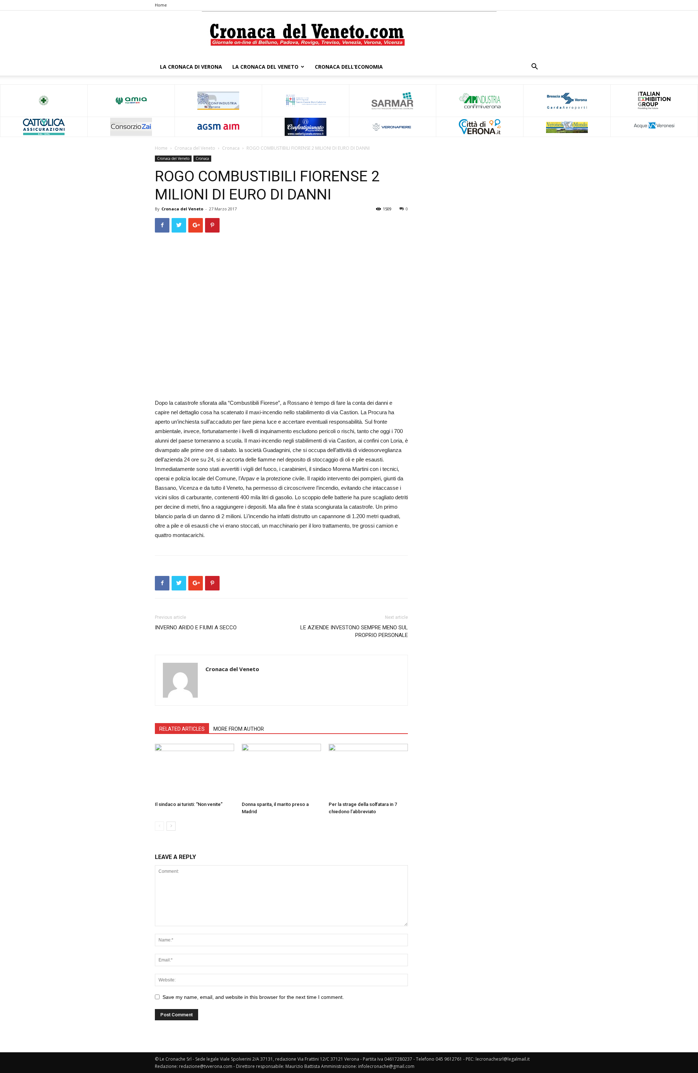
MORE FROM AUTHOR (238, 729)
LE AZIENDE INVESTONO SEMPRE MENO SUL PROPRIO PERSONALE (354, 631)
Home (161, 5)
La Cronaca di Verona (191, 66)
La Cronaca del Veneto (265, 66)
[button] (534, 67)
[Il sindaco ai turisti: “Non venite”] (194, 771)
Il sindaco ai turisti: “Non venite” (188, 804)
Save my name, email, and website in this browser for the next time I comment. (253, 997)
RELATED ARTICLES (182, 729)
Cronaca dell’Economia (349, 66)
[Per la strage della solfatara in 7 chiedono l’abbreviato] (368, 771)
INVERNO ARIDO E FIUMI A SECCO (196, 627)
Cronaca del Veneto (194, 148)
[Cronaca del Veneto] (349, 34)
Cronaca (231, 148)
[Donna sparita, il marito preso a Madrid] (281, 771)
